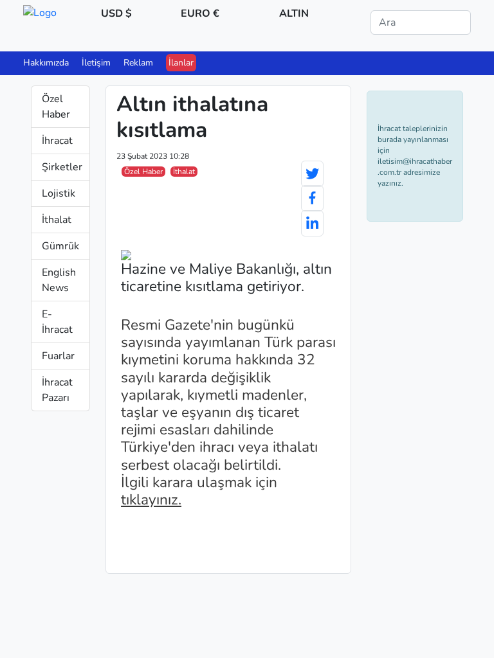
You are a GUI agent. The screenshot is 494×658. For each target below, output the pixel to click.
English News (59, 280)
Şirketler (62, 167)
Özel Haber (56, 106)
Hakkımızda (46, 63)
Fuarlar (58, 356)
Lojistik (58, 193)
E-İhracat (57, 322)
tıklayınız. (151, 500)
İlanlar (181, 63)
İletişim (96, 63)
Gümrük (60, 246)
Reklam (138, 63)
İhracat (57, 141)
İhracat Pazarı (57, 390)
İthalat (56, 220)
